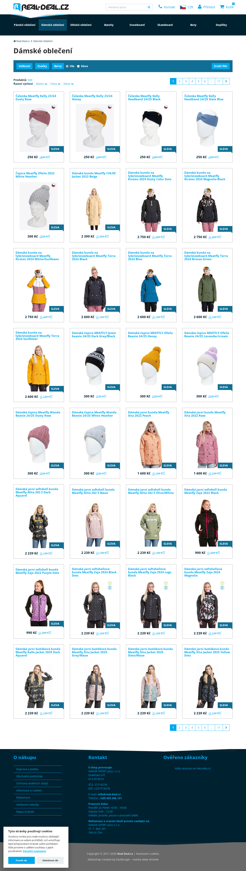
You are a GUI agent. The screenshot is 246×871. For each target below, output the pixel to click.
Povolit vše (21, 860)
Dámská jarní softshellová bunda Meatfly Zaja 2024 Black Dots (94, 572)
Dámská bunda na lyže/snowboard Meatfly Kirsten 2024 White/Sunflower (37, 256)
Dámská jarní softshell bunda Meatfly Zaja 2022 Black (205, 491)
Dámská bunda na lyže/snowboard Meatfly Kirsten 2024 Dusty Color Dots (149, 176)
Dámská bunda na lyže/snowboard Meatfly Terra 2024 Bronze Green (206, 256)
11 (218, 81)
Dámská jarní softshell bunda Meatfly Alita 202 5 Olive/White (151, 491)
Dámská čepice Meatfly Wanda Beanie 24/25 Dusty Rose (38, 414)
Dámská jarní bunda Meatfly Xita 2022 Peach (148, 414)
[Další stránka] (226, 81)
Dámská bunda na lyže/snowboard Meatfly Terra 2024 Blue (150, 256)
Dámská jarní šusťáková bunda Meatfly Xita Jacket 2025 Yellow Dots (207, 652)
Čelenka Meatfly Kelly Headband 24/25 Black (144, 97)
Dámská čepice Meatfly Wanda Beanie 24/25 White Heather (94, 414)
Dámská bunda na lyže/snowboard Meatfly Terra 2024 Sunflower (37, 336)
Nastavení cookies (147, 853)
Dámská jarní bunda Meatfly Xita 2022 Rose (205, 414)
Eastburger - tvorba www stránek (137, 859)
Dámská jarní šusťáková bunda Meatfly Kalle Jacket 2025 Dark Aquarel (38, 652)
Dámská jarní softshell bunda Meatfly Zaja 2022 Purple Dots (37, 571)
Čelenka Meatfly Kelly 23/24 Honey (92, 97)
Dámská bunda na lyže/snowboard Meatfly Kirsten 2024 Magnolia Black (204, 176)
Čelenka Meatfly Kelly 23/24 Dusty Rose (36, 97)
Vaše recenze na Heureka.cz (193, 768)
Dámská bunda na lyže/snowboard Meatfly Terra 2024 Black (94, 256)
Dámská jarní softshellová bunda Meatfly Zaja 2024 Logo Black (149, 572)
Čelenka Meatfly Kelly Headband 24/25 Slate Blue (204, 97)
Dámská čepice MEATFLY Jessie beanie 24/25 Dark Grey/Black (94, 334)
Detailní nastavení (34, 851)
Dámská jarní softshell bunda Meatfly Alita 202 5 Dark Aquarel (37, 492)
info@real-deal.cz (109, 794)
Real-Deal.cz (23, 41)
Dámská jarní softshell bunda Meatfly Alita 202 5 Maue (93, 491)
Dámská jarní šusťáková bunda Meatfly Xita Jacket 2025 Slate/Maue (150, 652)
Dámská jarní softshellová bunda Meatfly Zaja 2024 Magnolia (203, 572)
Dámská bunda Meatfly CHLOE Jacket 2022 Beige (94, 174)
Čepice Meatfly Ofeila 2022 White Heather (35, 174)
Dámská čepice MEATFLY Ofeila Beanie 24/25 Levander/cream (206, 334)
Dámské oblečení (43, 41)
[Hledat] (149, 7)
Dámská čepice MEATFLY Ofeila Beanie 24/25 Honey (150, 334)
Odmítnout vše (50, 860)
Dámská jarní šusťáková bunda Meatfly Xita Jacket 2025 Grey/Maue (94, 652)
